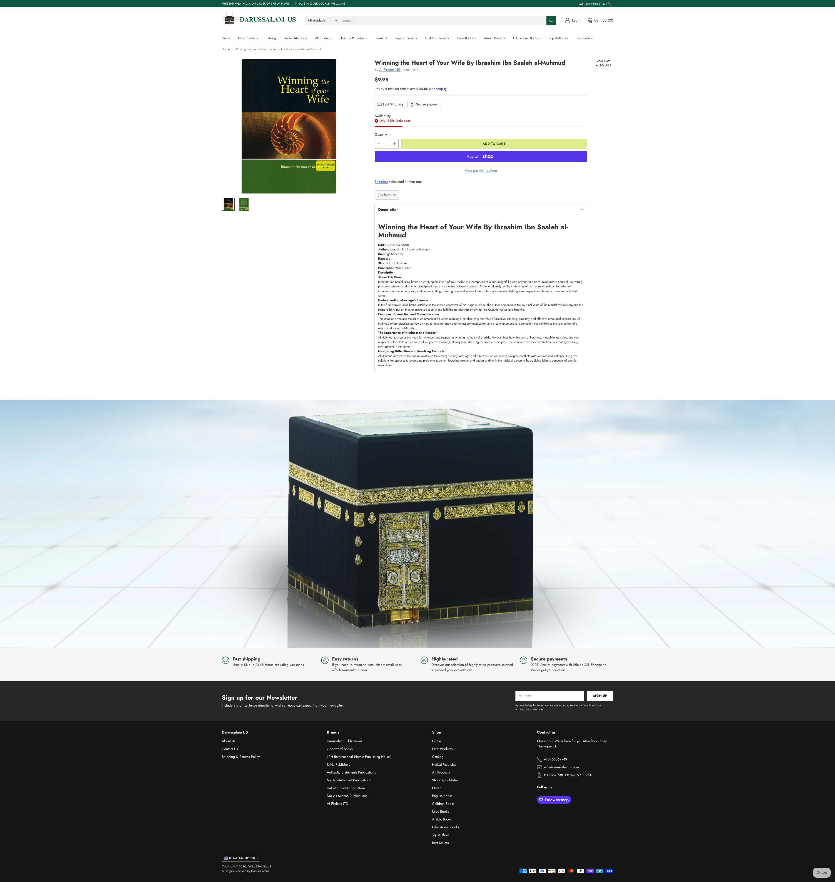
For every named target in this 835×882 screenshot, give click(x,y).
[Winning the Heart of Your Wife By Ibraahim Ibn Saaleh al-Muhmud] (289, 126)
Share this (389, 194)
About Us (228, 741)
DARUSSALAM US (259, 866)
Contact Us (230, 748)
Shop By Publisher (445, 780)
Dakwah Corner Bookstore (346, 787)
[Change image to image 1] (228, 204)
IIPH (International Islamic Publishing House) (359, 756)
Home (226, 49)
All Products (441, 772)
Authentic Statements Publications (351, 772)
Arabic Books (442, 819)
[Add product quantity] (394, 143)
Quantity (381, 134)
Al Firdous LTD (390, 69)
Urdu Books (440, 811)
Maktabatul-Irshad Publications (349, 780)
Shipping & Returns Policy (241, 756)
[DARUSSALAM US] (260, 20)
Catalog (438, 756)
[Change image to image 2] (243, 204)
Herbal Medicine (444, 764)
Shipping (381, 181)
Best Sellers (440, 842)
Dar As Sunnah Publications (347, 795)
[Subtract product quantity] (379, 143)
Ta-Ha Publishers (338, 764)
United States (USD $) (597, 4)
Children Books (443, 803)
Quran (436, 787)
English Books (442, 795)
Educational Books (445, 827)
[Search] (551, 20)
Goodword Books (339, 748)
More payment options (480, 170)
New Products (442, 748)
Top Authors (440, 834)
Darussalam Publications (344, 741)
